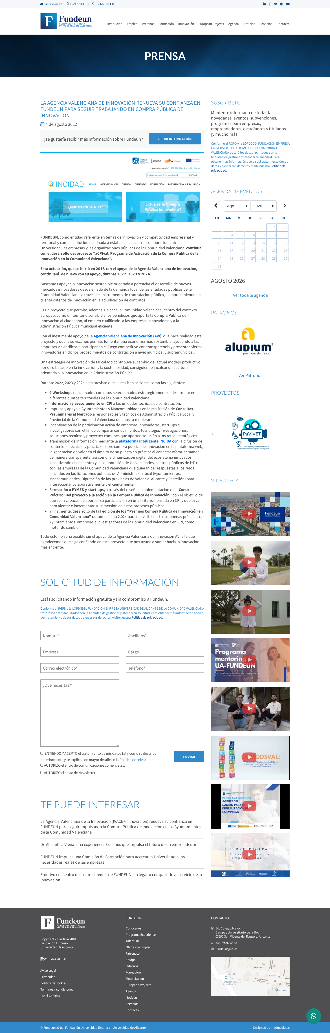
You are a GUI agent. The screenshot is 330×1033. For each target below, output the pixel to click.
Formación (166, 24)
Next (286, 433)
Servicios (266, 24)
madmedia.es (280, 1027)
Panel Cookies (50, 995)
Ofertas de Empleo (138, 947)
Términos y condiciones (56, 989)
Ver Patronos (250, 375)
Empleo (132, 24)
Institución (114, 24)
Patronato (133, 953)
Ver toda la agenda (250, 295)
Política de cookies (53, 983)
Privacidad (47, 977)
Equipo (131, 960)
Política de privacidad (147, 617)
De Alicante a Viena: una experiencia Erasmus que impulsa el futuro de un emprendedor (118, 844)
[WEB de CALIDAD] (53, 958)
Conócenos (133, 928)
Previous (213, 433)
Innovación (186, 24)
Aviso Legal (48, 970)
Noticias (249, 24)
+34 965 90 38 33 (79, 4)
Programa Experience (141, 934)
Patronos (148, 24)
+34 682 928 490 (104, 4)
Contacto (283, 24)
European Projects (211, 24)
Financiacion (135, 978)
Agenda (233, 24)
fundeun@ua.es (53, 4)
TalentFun (133, 941)
